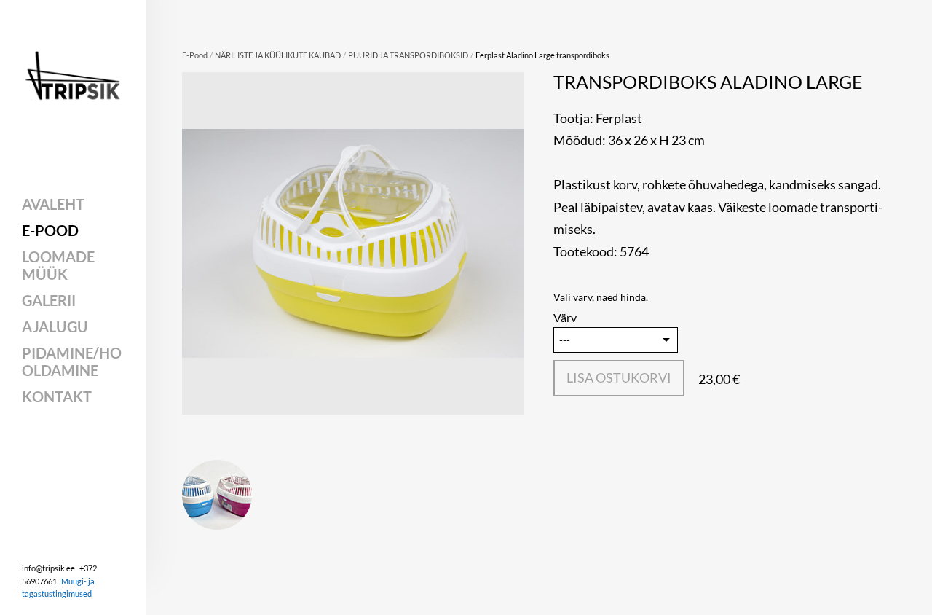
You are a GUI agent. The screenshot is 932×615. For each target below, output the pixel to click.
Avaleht (53, 204)
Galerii (49, 300)
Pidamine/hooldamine (72, 361)
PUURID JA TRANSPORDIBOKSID (408, 55)
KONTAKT (57, 396)
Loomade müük (58, 265)
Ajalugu (55, 326)
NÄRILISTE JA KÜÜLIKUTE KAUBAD (278, 55)
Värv (565, 317)
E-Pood (50, 230)
